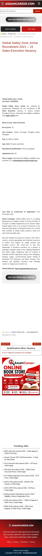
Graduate (17, 353)
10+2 (5, 353)
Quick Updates (10, 29)
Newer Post (5, 344)
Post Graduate (26, 353)
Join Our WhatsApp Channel (21, 19)
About (9, 542)
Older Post (36, 344)
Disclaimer (24, 542)
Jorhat (13, 332)
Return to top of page (21, 550)
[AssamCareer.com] (21, 525)
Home (4, 34)
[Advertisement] (21, 76)
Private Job (12, 34)
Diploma (11, 353)
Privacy (32, 542)
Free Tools (31, 29)
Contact (16, 542)
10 (2, 353)
